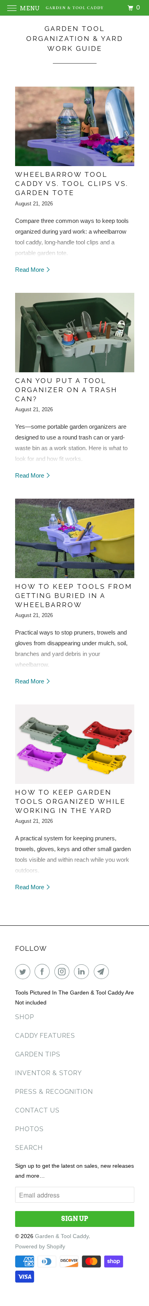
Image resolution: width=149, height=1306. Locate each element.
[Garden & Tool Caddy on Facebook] (44, 971)
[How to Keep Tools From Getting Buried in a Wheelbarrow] (74, 538)
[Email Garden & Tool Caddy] (103, 971)
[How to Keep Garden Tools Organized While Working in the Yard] (74, 744)
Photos (29, 1129)
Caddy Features (45, 1035)
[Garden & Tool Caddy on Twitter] (24, 971)
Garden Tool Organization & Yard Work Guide (74, 38)
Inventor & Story (48, 1073)
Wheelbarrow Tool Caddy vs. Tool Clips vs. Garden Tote (71, 183)
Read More (30, 269)
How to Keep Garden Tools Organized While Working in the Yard (70, 801)
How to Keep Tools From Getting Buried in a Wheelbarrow (73, 595)
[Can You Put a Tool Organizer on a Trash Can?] (74, 332)
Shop (24, 1017)
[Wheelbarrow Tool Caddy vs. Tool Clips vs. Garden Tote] (74, 126)
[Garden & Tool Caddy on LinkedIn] (83, 971)
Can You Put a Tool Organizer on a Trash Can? (66, 390)
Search (29, 1147)
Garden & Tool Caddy (62, 1236)
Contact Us (37, 1110)
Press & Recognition (54, 1091)
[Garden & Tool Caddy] (74, 7)
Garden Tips (37, 1054)
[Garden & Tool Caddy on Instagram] (63, 971)
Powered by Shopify (40, 1246)
